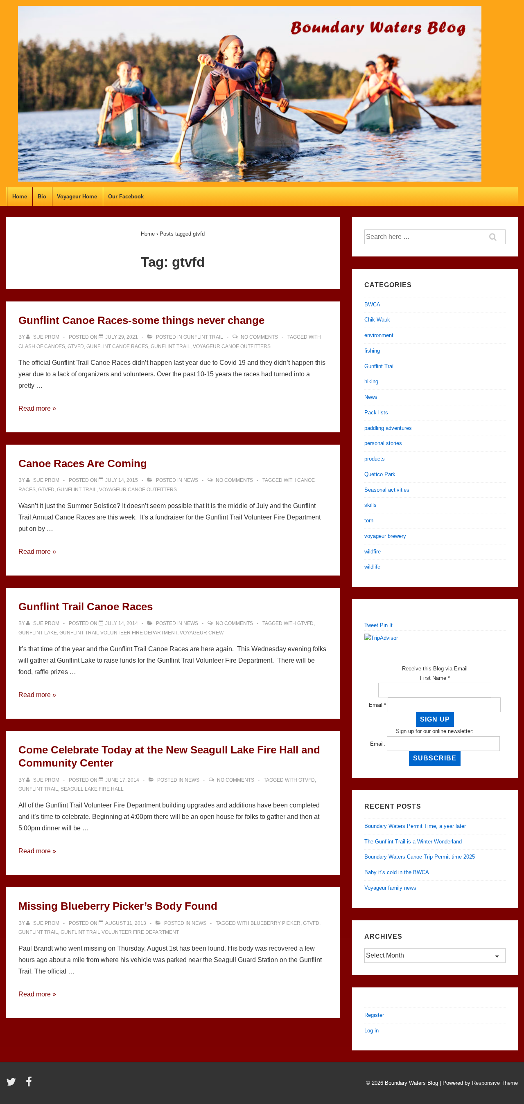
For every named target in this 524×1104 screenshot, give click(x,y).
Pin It (386, 625)
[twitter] (13, 1085)
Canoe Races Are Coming (82, 463)
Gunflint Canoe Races (117, 346)
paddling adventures (388, 428)
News (190, 480)
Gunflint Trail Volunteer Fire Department (118, 633)
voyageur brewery (385, 536)
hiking (371, 381)
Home (19, 196)
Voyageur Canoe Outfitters (232, 346)
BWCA (372, 304)
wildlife (372, 567)
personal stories (383, 443)
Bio (42, 196)
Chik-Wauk (377, 320)
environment (378, 335)
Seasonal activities (386, 490)
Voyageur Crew (202, 633)
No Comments (259, 337)
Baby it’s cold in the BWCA (396, 872)
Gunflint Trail (203, 337)
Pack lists (376, 412)
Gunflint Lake (37, 633)
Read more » (37, 408)
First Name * (435, 678)
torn (368, 520)
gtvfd (76, 346)
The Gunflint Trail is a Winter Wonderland (413, 842)
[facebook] (30, 1085)
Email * (377, 705)
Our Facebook (126, 196)
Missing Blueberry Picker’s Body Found (117, 906)
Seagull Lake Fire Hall (92, 789)
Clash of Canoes (41, 346)
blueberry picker (275, 923)
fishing (372, 351)
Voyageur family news (390, 888)
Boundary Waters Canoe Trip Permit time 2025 (419, 857)
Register (374, 1015)
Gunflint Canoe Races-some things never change (141, 320)
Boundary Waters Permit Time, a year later (415, 826)
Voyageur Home (77, 196)
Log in (371, 1031)
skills (370, 505)
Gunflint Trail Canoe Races (85, 606)
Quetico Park (379, 474)
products (374, 459)
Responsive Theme (495, 1083)
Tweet (371, 625)
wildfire (372, 552)
